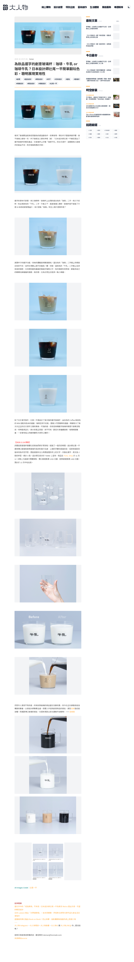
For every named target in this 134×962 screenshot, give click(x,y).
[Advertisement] (48, 947)
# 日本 (90, 137)
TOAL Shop (68, 456)
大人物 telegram (21, 925)
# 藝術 (98, 130)
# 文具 (90, 130)
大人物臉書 (45, 925)
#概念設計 (39, 79)
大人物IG (54, 925)
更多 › (117, 21)
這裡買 (72, 711)
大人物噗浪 (34, 925)
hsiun (31, 59)
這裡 (73, 708)
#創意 (18, 79)
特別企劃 (70, 7)
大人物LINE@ (66, 925)
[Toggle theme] (129, 7)
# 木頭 (115, 137)
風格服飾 (106, 7)
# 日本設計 (107, 130)
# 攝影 (115, 130)
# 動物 (98, 137)
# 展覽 (98, 134)
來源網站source (21, 938)
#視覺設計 (19, 83)
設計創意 (58, 7)
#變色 (68, 79)
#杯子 (48, 79)
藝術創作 (82, 7)
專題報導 (118, 7)
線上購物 (46, 7)
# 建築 (115, 134)
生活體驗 (94, 7)
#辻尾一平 (53, 83)
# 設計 (107, 134)
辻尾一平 (33, 888)
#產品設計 (27, 79)
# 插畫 (90, 134)
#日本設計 (58, 79)
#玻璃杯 (76, 79)
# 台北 (107, 137)
